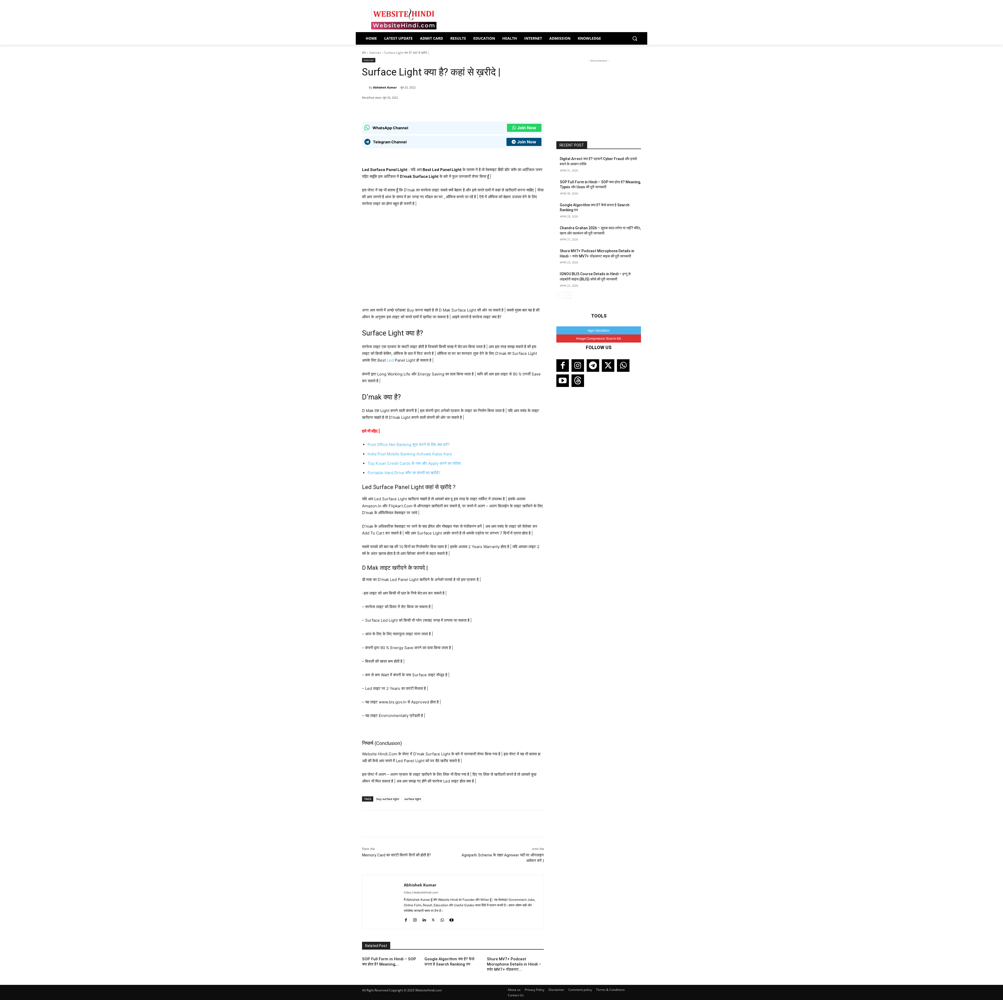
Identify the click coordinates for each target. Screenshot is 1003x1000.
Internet (375, 52)
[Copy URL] (437, 108)
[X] (425, 108)
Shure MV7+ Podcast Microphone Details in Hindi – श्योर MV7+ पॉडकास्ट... (514, 964)
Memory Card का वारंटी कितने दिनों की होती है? (396, 855)
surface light (412, 799)
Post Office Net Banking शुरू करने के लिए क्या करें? (409, 444)
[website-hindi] (404, 18)
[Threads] (578, 380)
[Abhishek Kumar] (365, 87)
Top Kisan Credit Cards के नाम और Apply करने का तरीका (414, 463)
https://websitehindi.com (421, 892)
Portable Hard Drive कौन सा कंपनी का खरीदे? (404, 472)
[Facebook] (413, 108)
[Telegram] (593, 365)
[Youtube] (451, 919)
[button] (634, 38)
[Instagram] (415, 919)
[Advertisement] (598, 96)
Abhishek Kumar (385, 87)
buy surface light (387, 799)
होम (364, 52)
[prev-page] (559, 295)
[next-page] (568, 295)
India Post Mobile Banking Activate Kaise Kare (410, 453)
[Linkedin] (424, 919)
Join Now (526, 127)
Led (390, 360)
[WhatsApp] (401, 108)
